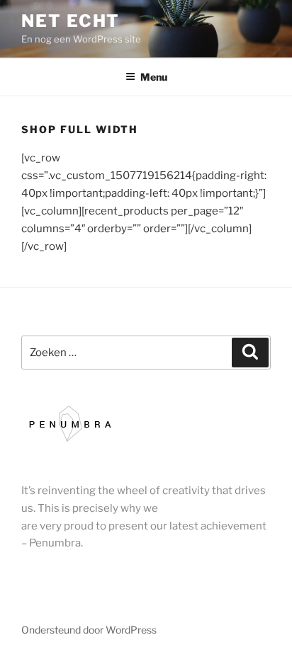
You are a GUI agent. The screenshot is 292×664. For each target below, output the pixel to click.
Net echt (70, 21)
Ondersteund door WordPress (89, 630)
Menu (153, 77)
